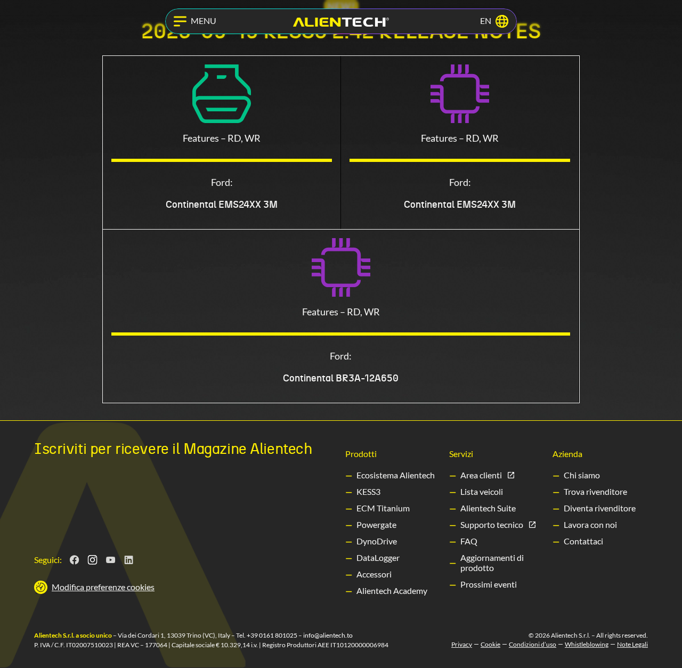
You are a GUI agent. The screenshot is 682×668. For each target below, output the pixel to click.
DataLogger (378, 557)
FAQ (468, 541)
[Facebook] (75, 560)
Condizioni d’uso (532, 644)
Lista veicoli (481, 491)
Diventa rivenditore (600, 508)
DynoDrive (376, 541)
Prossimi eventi (488, 584)
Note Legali (632, 644)
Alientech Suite (488, 508)
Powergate (376, 524)
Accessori (374, 574)
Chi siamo (582, 475)
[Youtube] (111, 560)
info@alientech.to (328, 635)
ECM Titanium (383, 508)
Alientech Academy (391, 590)
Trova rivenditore (595, 491)
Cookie (490, 644)
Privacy (461, 644)
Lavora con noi (590, 524)
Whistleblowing (586, 644)
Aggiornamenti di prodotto (492, 562)
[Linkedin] (129, 560)
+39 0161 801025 (272, 635)
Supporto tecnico (491, 524)
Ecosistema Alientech (395, 475)
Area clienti (481, 475)
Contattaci (583, 541)
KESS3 (368, 491)
